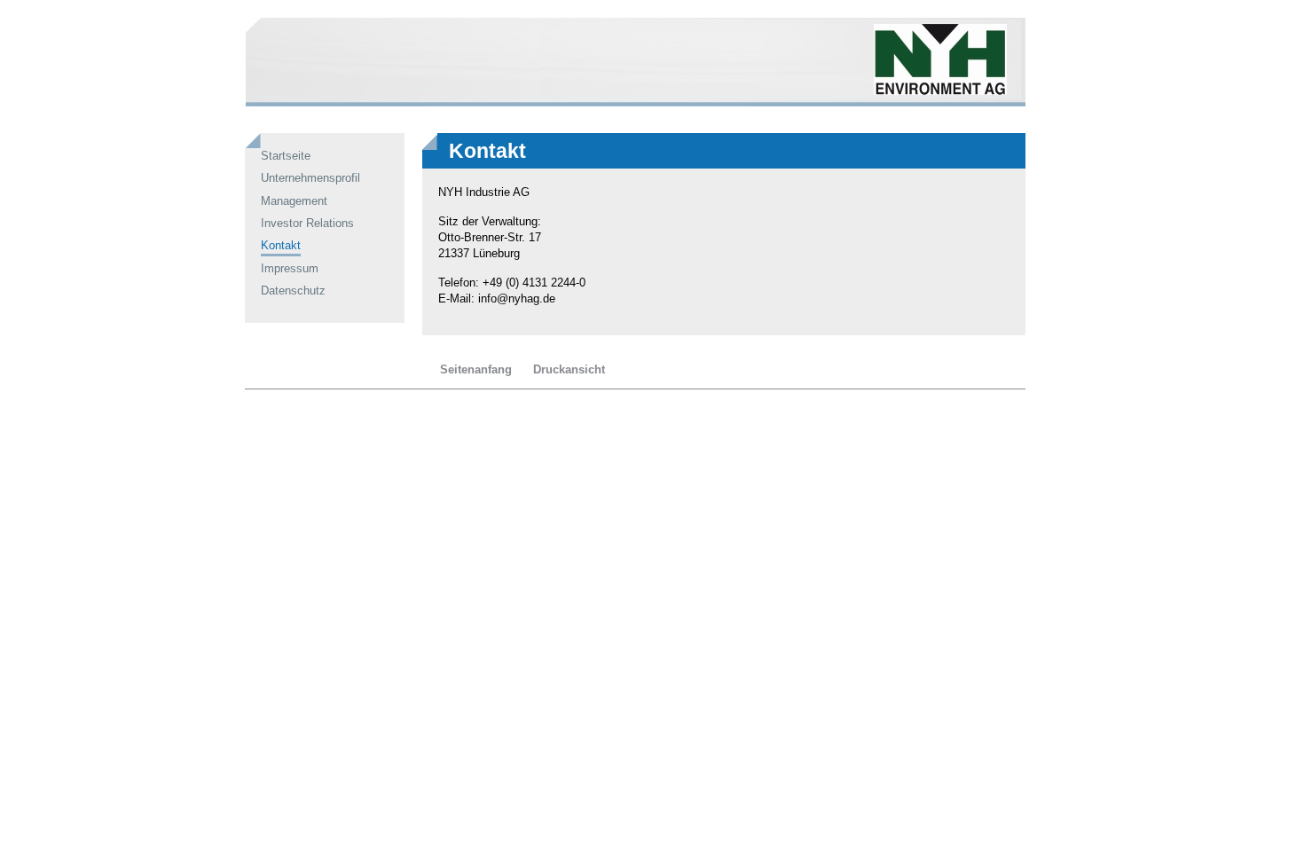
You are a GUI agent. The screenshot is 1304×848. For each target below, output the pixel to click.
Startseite (285, 155)
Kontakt (281, 245)
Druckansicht (569, 369)
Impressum (289, 268)
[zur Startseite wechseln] (635, 102)
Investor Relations (307, 223)
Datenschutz (293, 290)
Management (294, 201)
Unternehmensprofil (310, 178)
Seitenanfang (476, 369)
